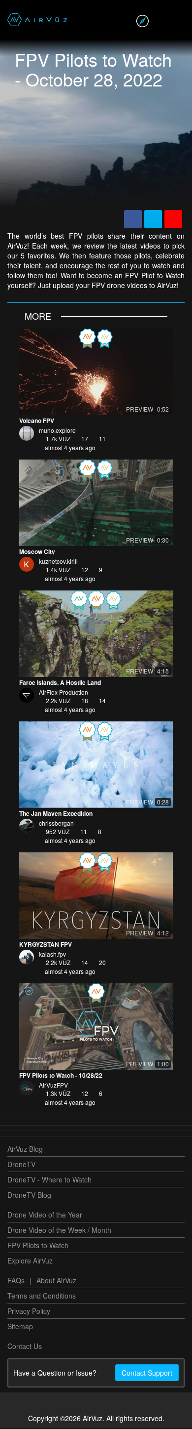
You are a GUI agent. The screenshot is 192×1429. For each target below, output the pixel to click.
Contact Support (147, 1374)
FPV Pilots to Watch (37, 1246)
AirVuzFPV (53, 1086)
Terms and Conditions (41, 1297)
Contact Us (24, 1347)
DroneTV (21, 1165)
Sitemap (20, 1327)
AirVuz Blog (25, 1150)
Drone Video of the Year (44, 1215)
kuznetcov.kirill (58, 562)
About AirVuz (56, 1281)
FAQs (16, 1281)
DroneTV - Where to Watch (49, 1180)
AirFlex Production (63, 693)
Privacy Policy (28, 1312)
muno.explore (57, 431)
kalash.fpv (52, 955)
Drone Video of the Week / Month (59, 1231)
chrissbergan (56, 824)
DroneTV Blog (29, 1196)
